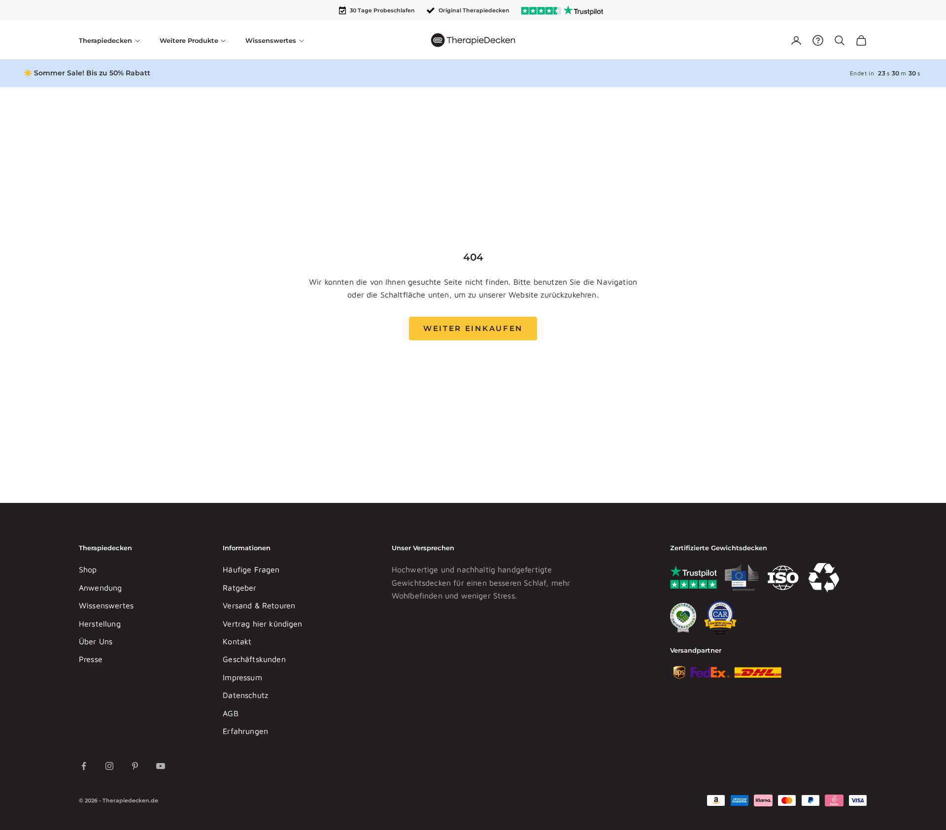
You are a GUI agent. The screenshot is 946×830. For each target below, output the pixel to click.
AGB (230, 713)
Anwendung (100, 587)
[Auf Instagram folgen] (109, 766)
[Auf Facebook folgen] (84, 766)
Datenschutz (245, 695)
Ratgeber (239, 587)
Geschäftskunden (254, 659)
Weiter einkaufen (473, 328)
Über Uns (95, 641)
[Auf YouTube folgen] (161, 766)
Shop (88, 569)
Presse (90, 659)
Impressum (242, 677)
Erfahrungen (245, 731)
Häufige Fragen (251, 569)
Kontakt (237, 641)
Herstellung (100, 623)
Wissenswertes (106, 605)
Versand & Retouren (259, 605)
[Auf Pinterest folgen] (135, 766)
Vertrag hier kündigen (262, 623)
